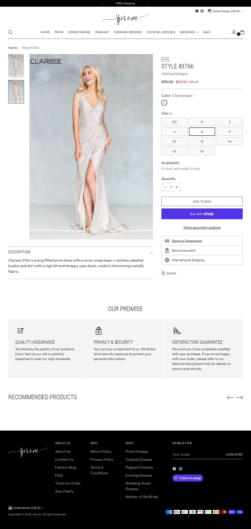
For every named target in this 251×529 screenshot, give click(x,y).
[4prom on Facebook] (197, 11)
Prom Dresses (137, 451)
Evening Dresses (139, 475)
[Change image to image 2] (16, 92)
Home (12, 47)
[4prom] (125, 19)
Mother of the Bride (142, 496)
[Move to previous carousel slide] (230, 397)
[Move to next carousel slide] (239, 397)
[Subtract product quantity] (176, 187)
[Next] (149, 3)
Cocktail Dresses (139, 459)
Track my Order (68, 483)
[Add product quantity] (165, 187)
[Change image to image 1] (16, 66)
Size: (166, 113)
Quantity (168, 178)
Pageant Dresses (139, 467)
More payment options (202, 227)
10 (174, 141)
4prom (37, 514)
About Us (62, 451)
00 (174, 121)
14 (229, 141)
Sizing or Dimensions (187, 241)
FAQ (58, 475)
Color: (177, 95)
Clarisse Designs (174, 73)
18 (202, 151)
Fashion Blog (65, 467)
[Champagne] (164, 103)
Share (171, 273)
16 (174, 151)
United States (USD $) (226, 11)
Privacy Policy (101, 459)
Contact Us (64, 459)
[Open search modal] (10, 32)
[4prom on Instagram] (202, 11)
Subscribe (234, 454)
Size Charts (64, 491)
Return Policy (101, 451)
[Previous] (102, 3)
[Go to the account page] (232, 32)
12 (202, 141)
